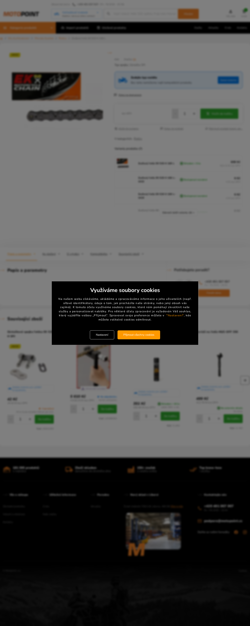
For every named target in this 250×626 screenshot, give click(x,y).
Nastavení (102, 335)
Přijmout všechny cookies (138, 335)
